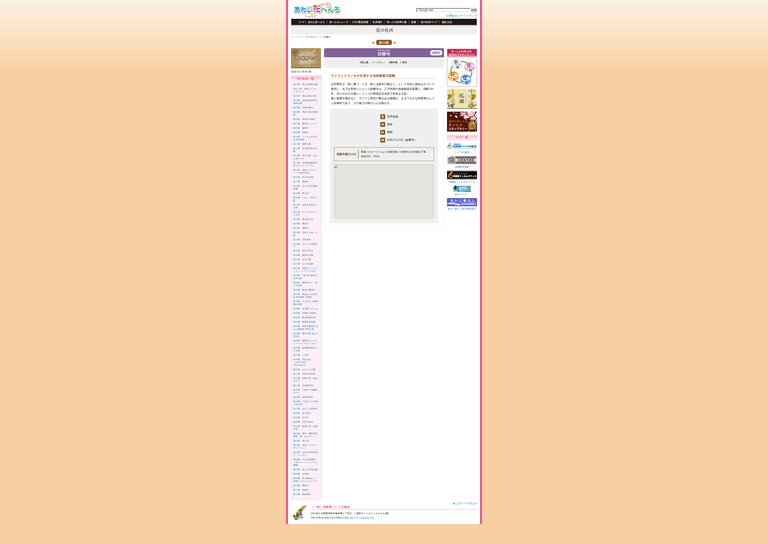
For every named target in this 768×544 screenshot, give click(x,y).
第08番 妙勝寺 (301, 128)
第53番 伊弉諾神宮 (303, 385)
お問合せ (451, 15)
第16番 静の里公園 (303, 177)
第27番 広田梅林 (302, 239)
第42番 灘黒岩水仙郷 (304, 322)
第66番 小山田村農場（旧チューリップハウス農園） (305, 462)
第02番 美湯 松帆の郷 (304, 96)
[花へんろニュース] (338, 24)
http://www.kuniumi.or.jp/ (362, 517)
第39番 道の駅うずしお (305, 309)
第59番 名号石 (301, 417)
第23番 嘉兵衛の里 (303, 219)
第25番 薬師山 (301, 228)
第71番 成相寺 (301, 490)
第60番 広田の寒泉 (303, 422)
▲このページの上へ (465, 503)
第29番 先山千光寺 (303, 250)
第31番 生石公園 (302, 259)
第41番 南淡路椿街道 (304, 317)
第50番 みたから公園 (304, 369)
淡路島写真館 (462, 166)
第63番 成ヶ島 (301, 441)
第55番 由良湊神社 (303, 397)
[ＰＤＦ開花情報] (360, 24)
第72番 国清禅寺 (302, 494)
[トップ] (300, 24)
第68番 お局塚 (301, 474)
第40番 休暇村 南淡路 (304, 313)
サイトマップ (468, 15)
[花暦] (413, 24)
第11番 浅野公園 (302, 144)
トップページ (297, 37)
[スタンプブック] (446, 24)
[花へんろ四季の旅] (396, 24)
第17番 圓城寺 (301, 181)
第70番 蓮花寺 (301, 485)
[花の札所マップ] (428, 24)
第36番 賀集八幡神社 (304, 290)
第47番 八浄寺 (301, 355)
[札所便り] (377, 24)
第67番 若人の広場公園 (305, 469)
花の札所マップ (314, 37)
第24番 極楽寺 (301, 223)
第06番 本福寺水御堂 (304, 119)
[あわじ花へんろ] (316, 24)
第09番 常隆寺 (301, 132)
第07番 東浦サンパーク (305, 123)
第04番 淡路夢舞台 (303, 107)
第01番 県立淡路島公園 (305, 84)
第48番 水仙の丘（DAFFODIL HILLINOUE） (302, 362)
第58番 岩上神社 (302, 413)
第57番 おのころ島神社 (305, 409)
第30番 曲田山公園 (303, 255)
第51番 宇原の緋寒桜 (304, 374)
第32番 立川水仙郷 (303, 264)
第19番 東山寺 (301, 193)
